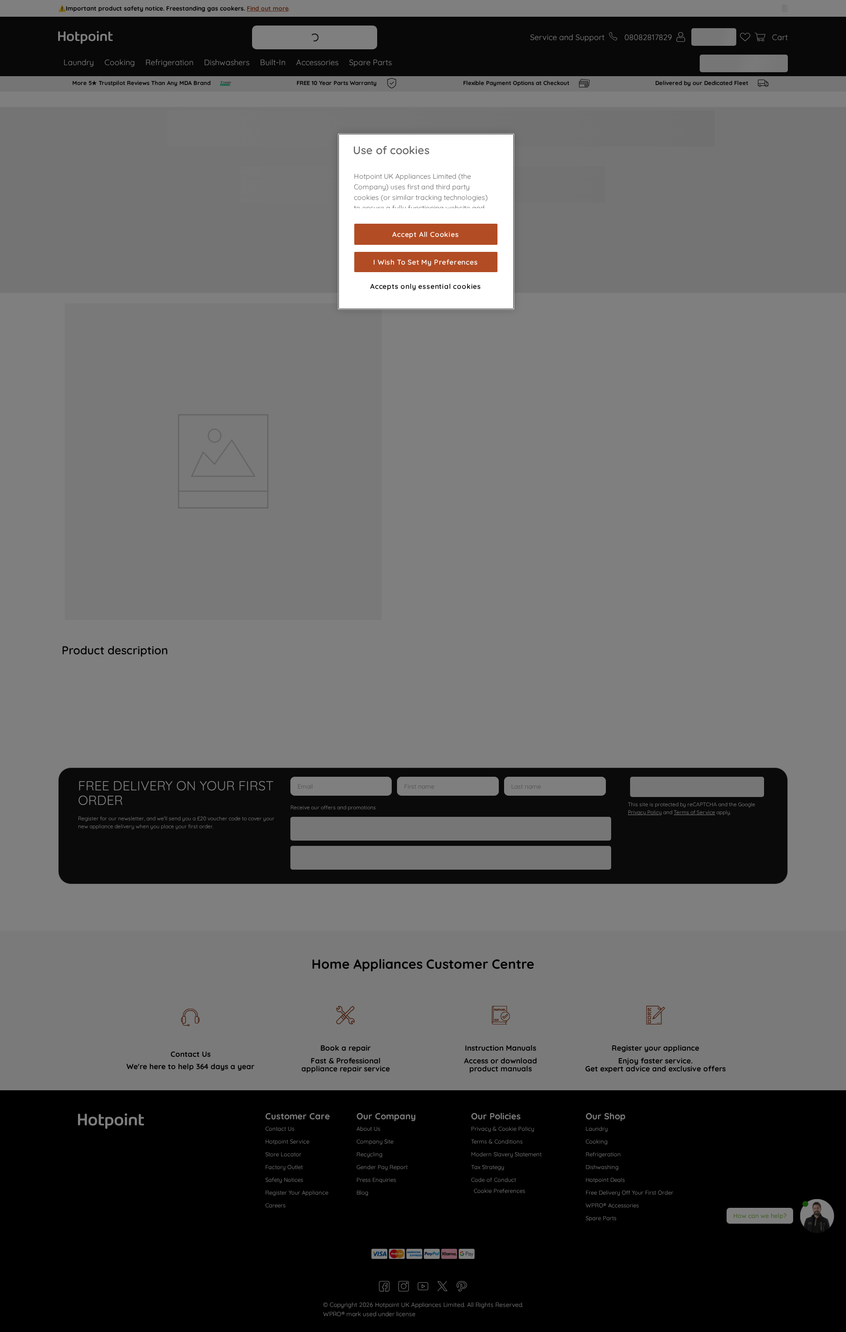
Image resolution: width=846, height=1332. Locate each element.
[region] (426, 221)
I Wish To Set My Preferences (425, 262)
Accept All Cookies (425, 234)
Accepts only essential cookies (425, 286)
